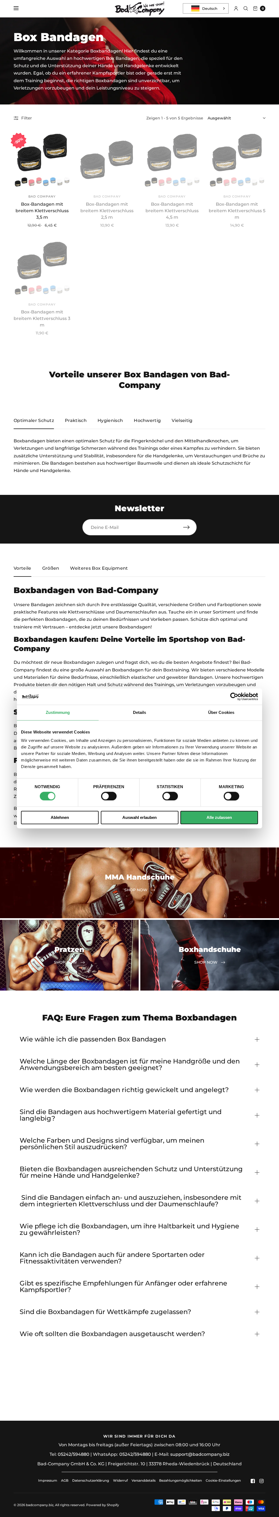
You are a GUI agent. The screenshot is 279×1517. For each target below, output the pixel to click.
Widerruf (120, 1480)
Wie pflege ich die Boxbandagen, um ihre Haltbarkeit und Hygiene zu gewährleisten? (129, 1229)
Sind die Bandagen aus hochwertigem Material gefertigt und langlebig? (121, 1115)
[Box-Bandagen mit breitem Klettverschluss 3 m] (42, 268)
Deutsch (209, 8)
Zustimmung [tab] (58, 712)
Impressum (47, 1480)
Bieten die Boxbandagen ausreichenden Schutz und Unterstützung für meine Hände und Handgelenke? (131, 1172)
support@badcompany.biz (199, 1454)
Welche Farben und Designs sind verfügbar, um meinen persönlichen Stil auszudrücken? (112, 1143)
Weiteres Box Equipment (99, 568)
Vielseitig (182, 420)
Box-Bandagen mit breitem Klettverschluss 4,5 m (172, 211)
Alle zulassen (219, 817)
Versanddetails (144, 1480)
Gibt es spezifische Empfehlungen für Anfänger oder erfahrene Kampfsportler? (123, 1286)
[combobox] (206, 8)
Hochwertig (147, 420)
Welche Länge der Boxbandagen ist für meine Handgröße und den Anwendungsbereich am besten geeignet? (130, 1064)
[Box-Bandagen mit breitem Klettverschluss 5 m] (237, 160)
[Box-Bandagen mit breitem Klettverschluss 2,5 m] (107, 160)
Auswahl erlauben (139, 817)
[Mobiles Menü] (20, 8)
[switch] (109, 796)
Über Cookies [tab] (221, 712)
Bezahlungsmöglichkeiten (180, 1480)
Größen (50, 568)
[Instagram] (261, 1481)
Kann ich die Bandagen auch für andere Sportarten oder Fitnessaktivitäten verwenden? (112, 1258)
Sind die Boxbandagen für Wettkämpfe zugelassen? (105, 1312)
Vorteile (22, 568)
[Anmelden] (236, 8)
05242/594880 (73, 1454)
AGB (64, 1480)
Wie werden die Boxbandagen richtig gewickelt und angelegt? (124, 1090)
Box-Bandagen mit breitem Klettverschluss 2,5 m (107, 211)
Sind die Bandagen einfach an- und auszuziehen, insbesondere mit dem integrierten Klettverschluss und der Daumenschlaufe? (130, 1200)
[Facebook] (252, 1481)
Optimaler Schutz (34, 420)
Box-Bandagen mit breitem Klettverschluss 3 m (42, 318)
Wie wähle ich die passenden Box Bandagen (93, 1039)
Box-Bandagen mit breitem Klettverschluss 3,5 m (42, 211)
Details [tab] (139, 712)
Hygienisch (110, 420)
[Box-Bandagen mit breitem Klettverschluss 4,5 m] (172, 160)
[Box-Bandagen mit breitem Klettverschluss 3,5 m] (42, 160)
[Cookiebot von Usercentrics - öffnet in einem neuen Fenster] (234, 696)
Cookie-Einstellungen (223, 1480)
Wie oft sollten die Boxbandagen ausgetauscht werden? (112, 1334)
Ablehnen (60, 817)
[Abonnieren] (190, 527)
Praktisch (76, 420)
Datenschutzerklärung (90, 1480)
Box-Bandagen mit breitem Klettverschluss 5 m (237, 211)
